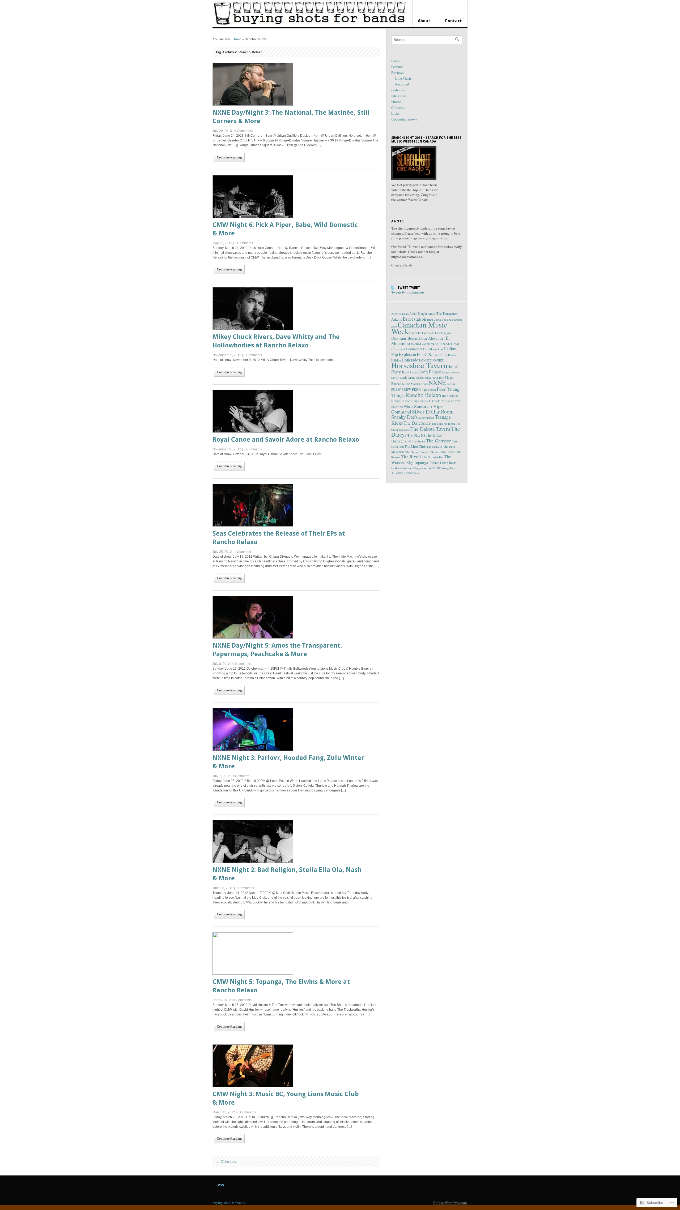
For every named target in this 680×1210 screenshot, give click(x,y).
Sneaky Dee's (404, 417)
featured (416, 344)
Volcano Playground (414, 468)
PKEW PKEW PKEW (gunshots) (413, 389)
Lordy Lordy (399, 378)
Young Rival (448, 468)
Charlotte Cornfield (421, 333)
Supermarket (426, 418)
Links (395, 113)
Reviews (397, 72)
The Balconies (417, 423)
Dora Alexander (432, 338)
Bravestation (414, 319)
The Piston (448, 451)
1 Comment (242, 552)
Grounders (414, 348)
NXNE (437, 382)
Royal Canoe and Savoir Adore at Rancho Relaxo (285, 439)
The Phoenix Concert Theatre (422, 452)
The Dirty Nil (416, 435)
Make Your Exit (434, 378)
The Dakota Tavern (430, 428)
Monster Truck (419, 384)
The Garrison (439, 440)
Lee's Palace (429, 372)
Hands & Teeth (429, 354)
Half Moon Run (433, 349)
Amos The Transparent (443, 313)
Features (397, 66)
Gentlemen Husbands (436, 344)
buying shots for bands (228, 1202)
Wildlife (434, 467)
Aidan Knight (418, 313)
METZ (406, 384)
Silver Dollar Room (433, 411)
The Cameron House (443, 423)
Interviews (398, 95)
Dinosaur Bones (404, 338)
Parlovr (451, 384)
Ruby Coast (418, 401)
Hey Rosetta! (450, 355)
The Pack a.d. (435, 447)
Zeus (416, 473)
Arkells (396, 319)
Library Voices (450, 372)
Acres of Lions (400, 314)
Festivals (397, 90)
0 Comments (243, 131)
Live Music (403, 78)
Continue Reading (229, 157)
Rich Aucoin (450, 396)
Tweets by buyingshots (407, 292)
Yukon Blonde (402, 472)
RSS (221, 1185)
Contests (397, 107)
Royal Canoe (400, 400)
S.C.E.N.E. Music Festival (443, 401)
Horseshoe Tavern (419, 365)
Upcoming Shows (404, 119)
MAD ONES (416, 378)
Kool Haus (410, 372)
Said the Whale (402, 406)
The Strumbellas (433, 457)
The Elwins (418, 441)
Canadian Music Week (419, 328)
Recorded (402, 84)
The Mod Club (415, 446)
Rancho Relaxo (423, 395)
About (424, 20)
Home (236, 38)
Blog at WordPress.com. (450, 1202)
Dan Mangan (443, 333)
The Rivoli (411, 457)
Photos (396, 101)
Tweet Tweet (408, 288)
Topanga (421, 462)
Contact (453, 20)
